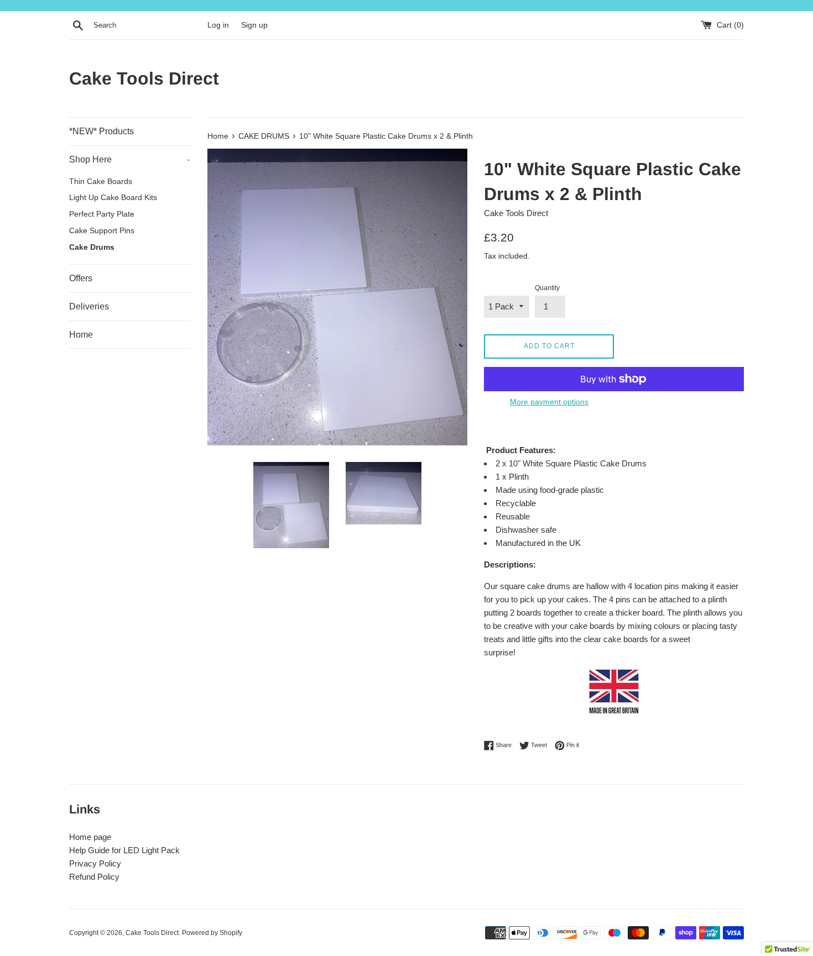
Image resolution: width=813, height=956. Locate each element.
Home (81, 334)
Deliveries (89, 306)
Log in (218, 25)
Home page (90, 837)
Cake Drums (91, 247)
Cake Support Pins (101, 231)
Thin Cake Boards (100, 181)
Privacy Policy (95, 863)
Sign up (254, 25)
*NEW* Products (101, 131)
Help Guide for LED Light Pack (124, 850)
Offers (80, 278)
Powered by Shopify (212, 933)
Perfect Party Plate (101, 214)
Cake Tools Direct (144, 78)
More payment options (549, 401)
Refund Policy (94, 876)
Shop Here (129, 159)
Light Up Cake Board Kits (113, 197)
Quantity (547, 288)
